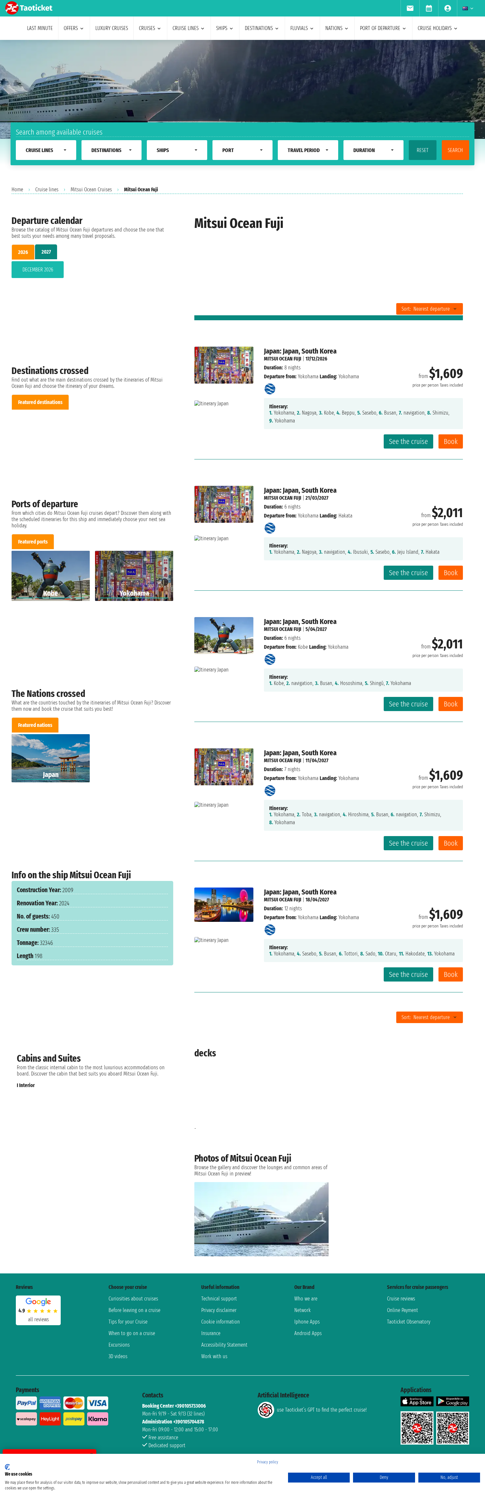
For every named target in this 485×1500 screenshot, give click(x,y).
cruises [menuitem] (147, 28)
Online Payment (402, 1310)
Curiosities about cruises (133, 1299)
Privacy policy (267, 1462)
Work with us (214, 1356)
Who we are (305, 1299)
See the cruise (408, 441)
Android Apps (308, 1333)
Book (451, 441)
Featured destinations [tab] (40, 402)
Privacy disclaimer (219, 1310)
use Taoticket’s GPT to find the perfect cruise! (322, 1410)
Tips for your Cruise (128, 1322)
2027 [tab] (46, 252)
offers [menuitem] (71, 28)
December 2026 (37, 269)
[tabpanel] (92, 271)
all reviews (38, 1319)
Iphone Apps (307, 1322)
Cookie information (220, 1322)
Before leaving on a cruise (134, 1310)
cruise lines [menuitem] (186, 28)
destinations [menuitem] (259, 28)
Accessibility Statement (224, 1345)
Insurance (210, 1333)
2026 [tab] (23, 252)
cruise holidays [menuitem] (435, 28)
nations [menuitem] (333, 28)
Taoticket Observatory (408, 1322)
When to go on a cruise (132, 1333)
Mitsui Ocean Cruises (91, 189)
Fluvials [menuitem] (299, 28)
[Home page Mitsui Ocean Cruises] (270, 387)
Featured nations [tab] (35, 725)
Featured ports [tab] (33, 542)
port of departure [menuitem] (380, 28)
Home (17, 189)
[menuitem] (410, 8)
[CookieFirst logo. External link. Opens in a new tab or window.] (7, 1467)
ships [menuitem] (221, 28)
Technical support (219, 1299)
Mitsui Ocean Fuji (282, 359)
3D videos (118, 1356)
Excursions (119, 1345)
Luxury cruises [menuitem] (111, 28)
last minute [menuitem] (40, 28)
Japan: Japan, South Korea (300, 351)
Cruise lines (46, 189)
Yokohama (308, 376)
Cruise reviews (401, 1299)
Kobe (303, 647)
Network (302, 1310)
